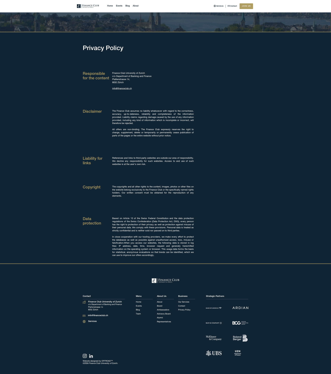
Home (110, 6)
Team (138, 314)
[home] (88, 6)
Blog (127, 6)
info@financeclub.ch (122, 89)
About (135, 6)
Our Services (183, 302)
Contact (181, 306)
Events (119, 6)
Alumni (160, 318)
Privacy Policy (184, 310)
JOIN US (246, 6)
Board (159, 306)
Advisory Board (164, 314)
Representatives (164, 322)
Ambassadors (163, 310)
